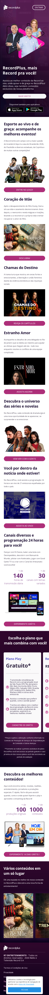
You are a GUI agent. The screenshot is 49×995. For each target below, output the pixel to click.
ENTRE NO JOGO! (24, 189)
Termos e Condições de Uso (15, 968)
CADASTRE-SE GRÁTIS (22, 725)
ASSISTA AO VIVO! (24, 525)
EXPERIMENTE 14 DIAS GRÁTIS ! (24, 854)
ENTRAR (39, 7)
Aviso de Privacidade (26, 984)
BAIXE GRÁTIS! (24, 96)
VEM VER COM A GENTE (24, 458)
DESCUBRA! (24, 258)
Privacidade (8, 972)
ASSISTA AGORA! (24, 391)
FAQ (5, 977)
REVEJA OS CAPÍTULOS (24, 323)
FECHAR (24, 990)
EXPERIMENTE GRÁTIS (24, 624)
